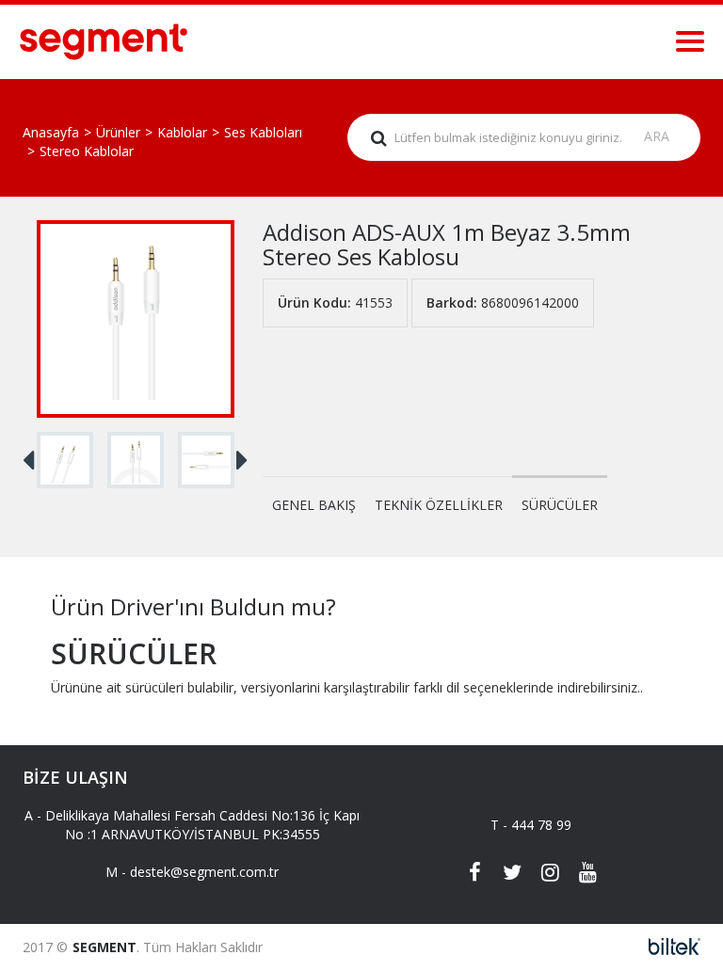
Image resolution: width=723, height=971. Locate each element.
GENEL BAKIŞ (314, 505)
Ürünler (118, 132)
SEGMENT (104, 947)
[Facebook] (474, 874)
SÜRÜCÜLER (560, 505)
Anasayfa (51, 132)
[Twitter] (512, 874)
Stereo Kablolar (87, 151)
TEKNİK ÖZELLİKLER (439, 505)
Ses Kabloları (263, 132)
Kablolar (182, 132)
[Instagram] (550, 874)
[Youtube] (587, 874)
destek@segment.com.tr (204, 872)
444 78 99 (541, 825)
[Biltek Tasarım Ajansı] (668, 947)
